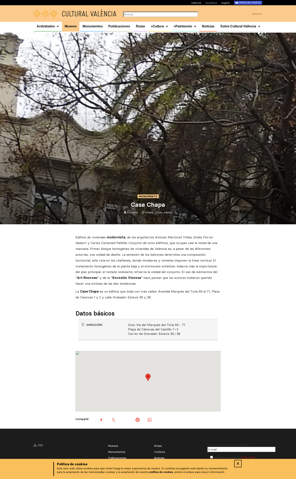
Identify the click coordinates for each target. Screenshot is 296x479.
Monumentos (93, 26)
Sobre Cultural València (238, 26)
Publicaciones (119, 26)
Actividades (46, 26)
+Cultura (157, 26)
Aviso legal (247, 457)
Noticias (208, 26)
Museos (71, 26)
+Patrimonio (183, 26)
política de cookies (161, 472)
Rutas (140, 26)
